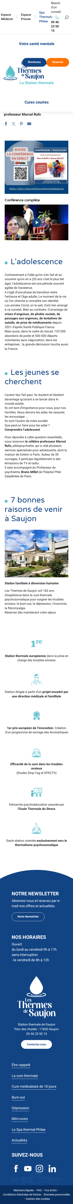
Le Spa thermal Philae (29, 1129)
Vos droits (50, 1190)
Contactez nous (36, 1044)
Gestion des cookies (38, 1198)
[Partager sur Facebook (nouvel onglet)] (6, 124)
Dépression (20, 1108)
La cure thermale (25, 1076)
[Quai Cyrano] (36, 997)
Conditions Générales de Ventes (22, 1194)
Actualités (19, 1140)
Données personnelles (57, 1194)
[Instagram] (40, 1172)
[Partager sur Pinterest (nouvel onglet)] (21, 124)
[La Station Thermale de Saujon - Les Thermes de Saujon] (24, 73)
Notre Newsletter (28, 916)
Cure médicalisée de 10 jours (34, 1086)
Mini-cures (20, 1119)
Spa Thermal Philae (45, 17)
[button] (66, 17)
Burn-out (18, 1097)
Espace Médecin (7, 17)
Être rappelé (21, 1065)
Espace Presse (26, 17)
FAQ (39, 1190)
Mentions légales (24, 1190)
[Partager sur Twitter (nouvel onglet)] (14, 124)
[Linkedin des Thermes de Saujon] (52, 1172)
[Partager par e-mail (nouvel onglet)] (29, 124)
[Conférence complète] (36, 222)
